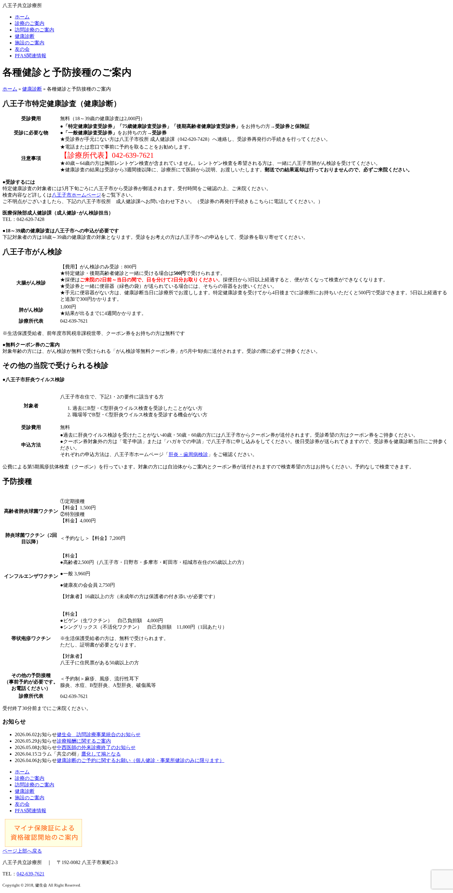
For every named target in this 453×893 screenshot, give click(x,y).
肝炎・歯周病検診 (188, 454)
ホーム (22, 16)
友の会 (22, 49)
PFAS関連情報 (30, 55)
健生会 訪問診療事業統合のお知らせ (99, 734)
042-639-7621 (30, 873)
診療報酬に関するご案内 (84, 741)
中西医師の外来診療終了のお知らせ (96, 747)
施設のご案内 (29, 42)
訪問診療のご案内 (34, 29)
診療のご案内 (29, 23)
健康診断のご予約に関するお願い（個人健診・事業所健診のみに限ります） (140, 760)
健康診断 (25, 36)
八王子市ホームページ (76, 195)
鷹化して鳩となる (101, 753)
